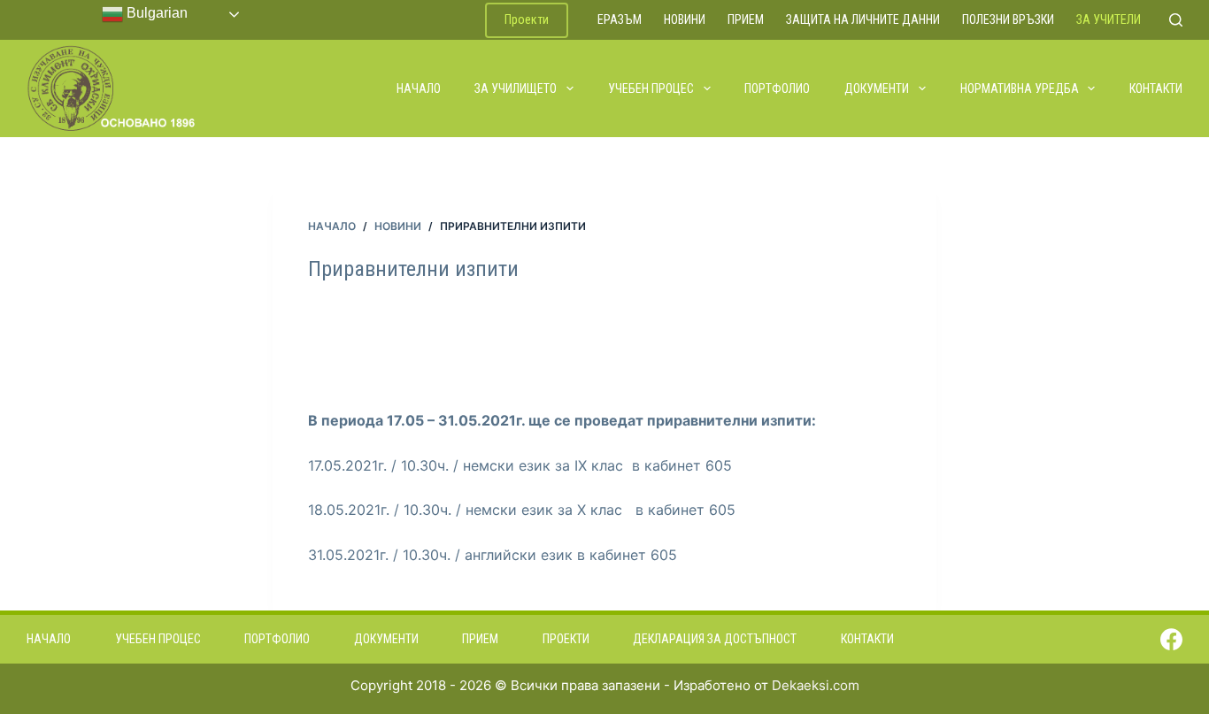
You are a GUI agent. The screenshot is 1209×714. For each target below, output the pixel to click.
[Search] (1175, 20)
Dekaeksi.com (815, 685)
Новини (684, 19)
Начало (419, 88)
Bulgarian (155, 12)
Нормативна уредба (1019, 88)
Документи (876, 88)
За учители (1108, 19)
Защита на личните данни (863, 19)
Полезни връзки (1008, 19)
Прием (746, 19)
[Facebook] (1171, 639)
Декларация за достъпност (715, 639)
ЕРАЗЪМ (619, 19)
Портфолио (777, 88)
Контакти (1155, 88)
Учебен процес (651, 88)
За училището (515, 88)
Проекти (526, 19)
